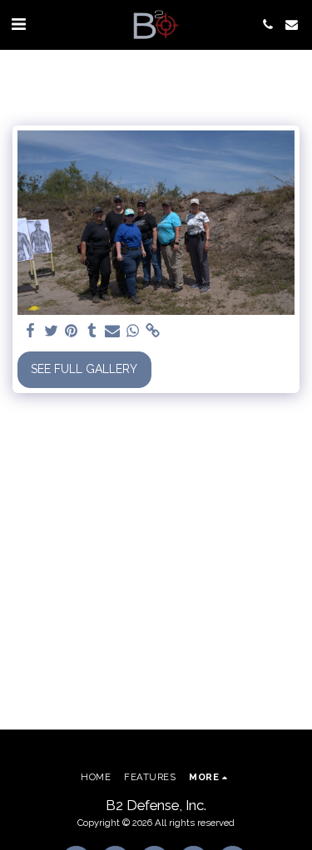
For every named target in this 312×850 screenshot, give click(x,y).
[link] (153, 331)
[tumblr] (92, 331)
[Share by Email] (112, 331)
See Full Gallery (84, 369)
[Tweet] (51, 331)
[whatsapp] (133, 331)
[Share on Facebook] (30, 331)
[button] (18, 24)
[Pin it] (71, 331)
